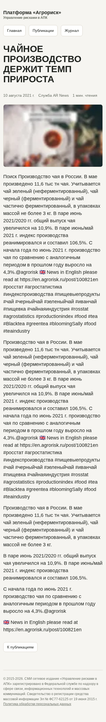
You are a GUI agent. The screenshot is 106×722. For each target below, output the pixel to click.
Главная (14, 30)
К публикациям (20, 647)
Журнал (72, 30)
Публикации (43, 30)
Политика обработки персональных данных (37, 704)
